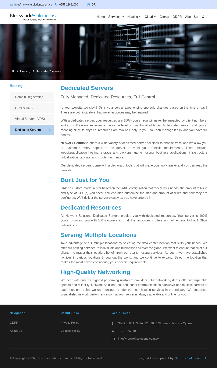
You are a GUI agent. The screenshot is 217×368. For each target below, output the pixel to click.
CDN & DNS (24, 108)
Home (100, 16)
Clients (164, 16)
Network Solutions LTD (191, 358)
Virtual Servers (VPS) (30, 118)
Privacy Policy (70, 322)
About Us (191, 16)
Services (114, 16)
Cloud (149, 16)
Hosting (133, 16)
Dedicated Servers (28, 130)
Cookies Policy (70, 330)
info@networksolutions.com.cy (138, 338)
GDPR (177, 16)
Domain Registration (29, 97)
